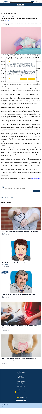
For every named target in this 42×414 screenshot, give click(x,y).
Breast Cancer (3, 197)
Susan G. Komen (10, 197)
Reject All (23, 78)
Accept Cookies (31, 78)
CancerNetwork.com (21, 376)
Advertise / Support (21, 372)
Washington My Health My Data (21, 385)
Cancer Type (20, 4)
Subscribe (36, 190)
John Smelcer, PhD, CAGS (7, 296)
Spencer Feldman (6, 328)
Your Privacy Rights (21, 386)
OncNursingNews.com (21, 380)
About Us (21, 371)
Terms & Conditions (21, 381)
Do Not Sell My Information (21, 383)
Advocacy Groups (7, 13)
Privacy (21, 382)
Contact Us (21, 375)
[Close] (35, 60)
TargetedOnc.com (21, 377)
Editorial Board (21, 373)
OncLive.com (21, 378)
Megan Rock (5, 233)
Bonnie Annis (5, 264)
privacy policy (21, 193)
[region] (21, 70)
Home (2, 13)
